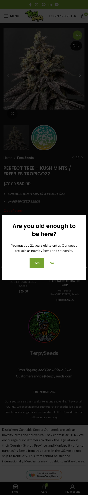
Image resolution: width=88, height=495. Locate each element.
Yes (37, 263)
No (52, 263)
